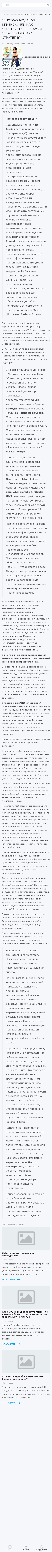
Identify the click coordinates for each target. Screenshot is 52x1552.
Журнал (13, 14)
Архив (20, 14)
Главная (5, 14)
